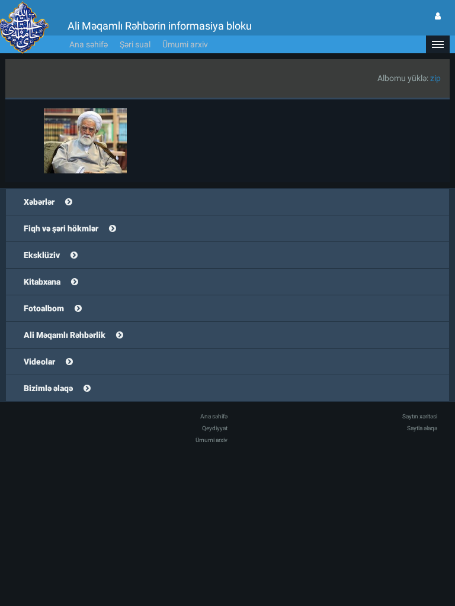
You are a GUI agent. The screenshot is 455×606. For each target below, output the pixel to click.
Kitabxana (42, 281)
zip (435, 78)
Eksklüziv (42, 255)
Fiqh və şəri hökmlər (61, 228)
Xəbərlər (39, 202)
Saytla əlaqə (422, 428)
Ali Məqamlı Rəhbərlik (64, 335)
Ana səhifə (88, 44)
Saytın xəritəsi (419, 416)
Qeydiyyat (215, 428)
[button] (438, 44)
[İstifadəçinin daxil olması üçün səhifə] (438, 16)
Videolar (39, 361)
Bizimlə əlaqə (48, 388)
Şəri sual (135, 44)
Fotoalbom (44, 308)
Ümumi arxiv (185, 44)
